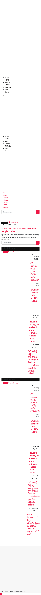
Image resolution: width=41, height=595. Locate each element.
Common (16, 252)
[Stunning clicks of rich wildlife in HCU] (16, 297)
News (7, 80)
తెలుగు (7, 92)
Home (7, 77)
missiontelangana (12, 222)
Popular (10, 252)
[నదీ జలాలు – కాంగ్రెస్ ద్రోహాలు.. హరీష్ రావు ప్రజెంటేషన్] (15, 267)
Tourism (8, 87)
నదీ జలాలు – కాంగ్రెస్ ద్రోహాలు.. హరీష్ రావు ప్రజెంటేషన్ (35, 271)
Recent (5, 252)
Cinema (7, 85)
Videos (7, 82)
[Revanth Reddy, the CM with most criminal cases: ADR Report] (15, 326)
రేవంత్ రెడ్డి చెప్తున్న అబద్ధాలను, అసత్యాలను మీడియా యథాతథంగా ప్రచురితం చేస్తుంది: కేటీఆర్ (34, 362)
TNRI (6, 89)
